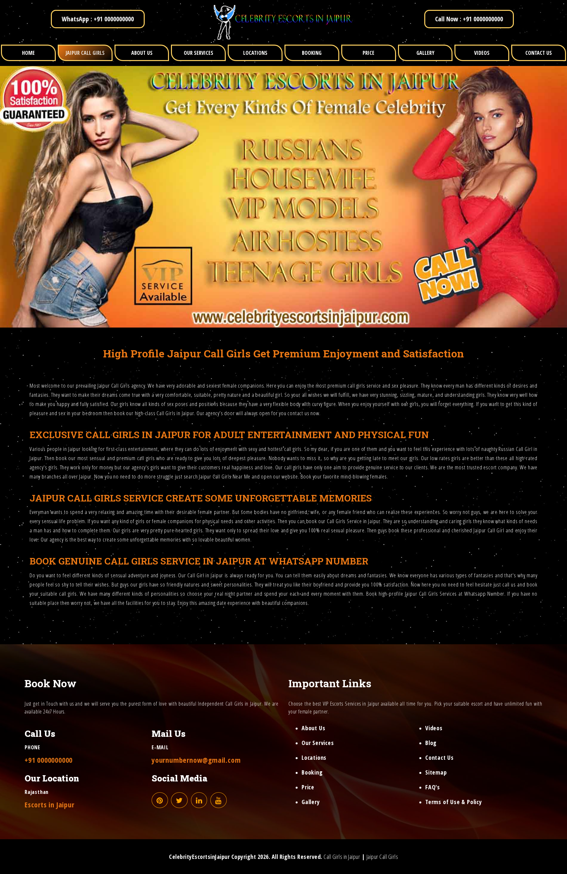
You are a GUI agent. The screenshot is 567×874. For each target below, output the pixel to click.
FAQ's (432, 787)
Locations (314, 757)
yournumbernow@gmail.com (196, 760)
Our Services (318, 743)
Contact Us (439, 757)
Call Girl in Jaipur (205, 575)
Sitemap (436, 772)
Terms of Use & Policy (453, 802)
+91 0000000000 (49, 760)
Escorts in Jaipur (49, 804)
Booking (312, 772)
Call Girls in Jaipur (342, 857)
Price (308, 787)
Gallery (311, 802)
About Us (313, 728)
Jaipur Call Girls (113, 385)
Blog (431, 743)
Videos (434, 728)
